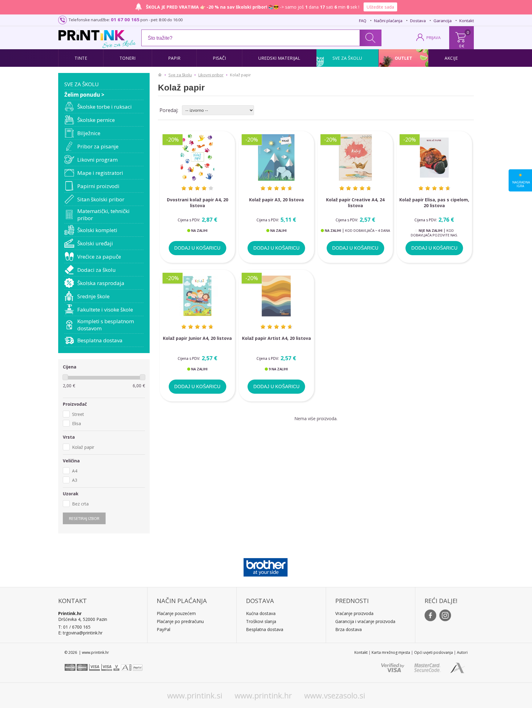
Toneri (127, 58)
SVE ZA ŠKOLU (81, 84)
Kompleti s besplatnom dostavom (105, 325)
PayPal (163, 629)
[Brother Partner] (266, 566)
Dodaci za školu (96, 269)
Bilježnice (88, 133)
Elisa (76, 423)
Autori (462, 652)
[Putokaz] (161, 74)
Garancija (442, 20)
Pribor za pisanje (98, 146)
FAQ (362, 20)
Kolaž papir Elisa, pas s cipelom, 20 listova (434, 202)
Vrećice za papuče (99, 256)
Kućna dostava (261, 613)
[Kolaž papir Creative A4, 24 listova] (355, 157)
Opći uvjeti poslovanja (433, 652)
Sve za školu (347, 58)
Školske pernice (96, 119)
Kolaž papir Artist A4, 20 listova (276, 338)
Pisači (219, 58)
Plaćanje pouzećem (176, 613)
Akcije (451, 58)
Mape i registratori (100, 172)
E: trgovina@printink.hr (80, 633)
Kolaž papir (83, 447)
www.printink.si (194, 695)
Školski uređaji (95, 243)
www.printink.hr (263, 695)
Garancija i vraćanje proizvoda (365, 621)
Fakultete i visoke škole (105, 309)
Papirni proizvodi (98, 186)
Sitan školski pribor (100, 199)
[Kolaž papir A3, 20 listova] (276, 157)
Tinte (81, 58)
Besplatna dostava (100, 340)
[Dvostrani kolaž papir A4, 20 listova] (197, 157)
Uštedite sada (380, 7)
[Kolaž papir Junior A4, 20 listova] (197, 296)
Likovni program (97, 159)
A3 (74, 480)
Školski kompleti (97, 230)
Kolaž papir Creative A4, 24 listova (355, 202)
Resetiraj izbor (84, 518)
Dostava (418, 20)
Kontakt (466, 20)
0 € (461, 46)
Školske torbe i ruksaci (104, 106)
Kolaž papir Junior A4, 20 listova (197, 338)
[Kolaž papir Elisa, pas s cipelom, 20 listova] (434, 157)
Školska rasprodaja (100, 283)
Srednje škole (93, 296)
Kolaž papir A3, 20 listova (276, 200)
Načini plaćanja (388, 20)
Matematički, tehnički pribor (103, 214)
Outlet (403, 58)
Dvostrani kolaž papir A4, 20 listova (197, 202)
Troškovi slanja (261, 621)
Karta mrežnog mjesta (391, 652)
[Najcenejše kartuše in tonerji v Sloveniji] (91, 35)
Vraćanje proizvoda (354, 613)
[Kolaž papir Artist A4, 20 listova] (276, 296)
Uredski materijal (279, 58)
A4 (74, 471)
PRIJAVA (433, 37)
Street (78, 414)
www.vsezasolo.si (334, 695)
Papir (174, 58)
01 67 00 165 (125, 19)
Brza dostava (348, 629)
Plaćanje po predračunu (180, 621)
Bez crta (80, 504)
